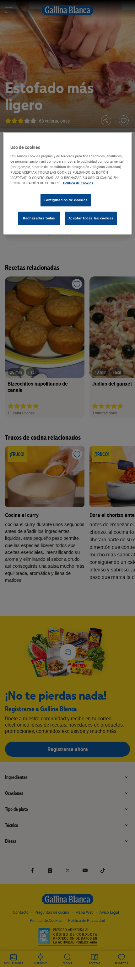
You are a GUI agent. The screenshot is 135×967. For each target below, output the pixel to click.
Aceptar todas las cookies (91, 218)
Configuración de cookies (66, 199)
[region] (67, 183)
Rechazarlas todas (39, 218)
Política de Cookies (78, 183)
